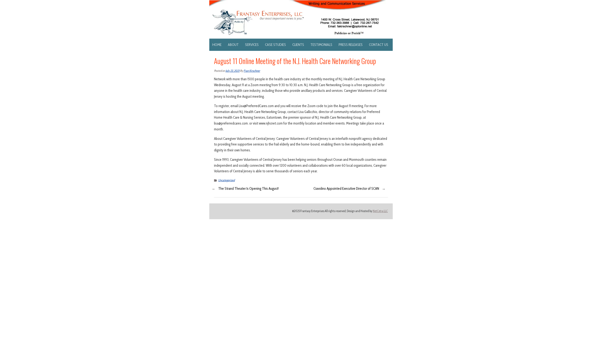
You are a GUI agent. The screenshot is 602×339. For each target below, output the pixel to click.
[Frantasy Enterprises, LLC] (297, 3)
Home (217, 44)
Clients (298, 44)
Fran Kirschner (252, 71)
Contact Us (378, 44)
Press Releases (351, 44)
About (233, 44)
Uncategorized (226, 180)
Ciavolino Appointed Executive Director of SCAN (346, 188)
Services (252, 44)
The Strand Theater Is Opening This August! (248, 188)
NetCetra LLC (380, 211)
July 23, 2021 (233, 71)
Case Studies (275, 44)
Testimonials (321, 44)
